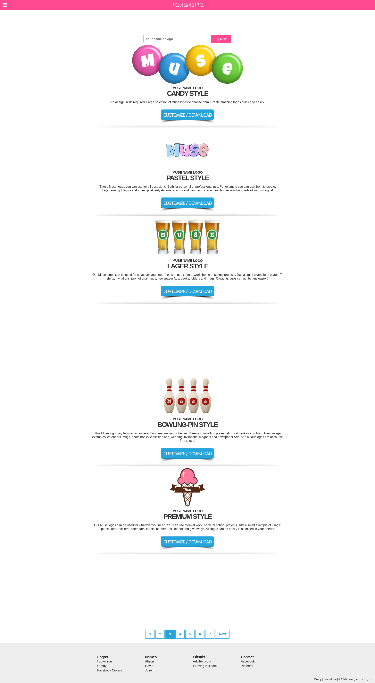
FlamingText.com (205, 666)
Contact (247, 657)
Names (151, 657)
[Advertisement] (188, 19)
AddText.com (202, 661)
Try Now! (221, 39)
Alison (149, 661)
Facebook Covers (109, 670)
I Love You (104, 661)
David (149, 666)
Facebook (248, 661)
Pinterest (247, 666)
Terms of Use (329, 679)
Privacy (317, 679)
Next (222, 634)
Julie (148, 670)
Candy (101, 666)
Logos (102, 657)
